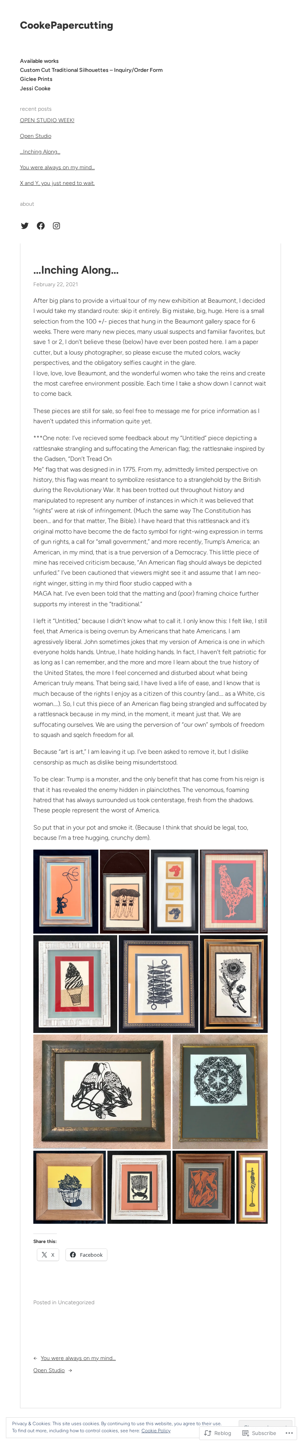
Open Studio (35, 136)
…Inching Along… (40, 151)
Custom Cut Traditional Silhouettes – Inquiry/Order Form (91, 70)
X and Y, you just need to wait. (57, 183)
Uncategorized (76, 1302)
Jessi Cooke (35, 88)
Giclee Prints (36, 79)
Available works (39, 61)
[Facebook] (40, 225)
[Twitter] (24, 225)
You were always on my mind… (57, 167)
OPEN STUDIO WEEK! (47, 120)
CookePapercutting (66, 25)
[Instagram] (56, 225)
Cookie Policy (155, 1430)
